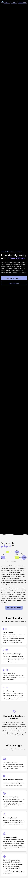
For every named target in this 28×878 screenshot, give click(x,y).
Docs (6, 2)
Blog (14, 2)
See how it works (12, 278)
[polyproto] (2, 2)
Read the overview (14, 608)
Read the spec (14, 283)
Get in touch (22, 2)
